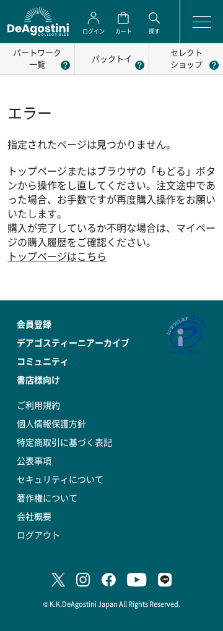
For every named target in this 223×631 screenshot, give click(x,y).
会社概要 (34, 516)
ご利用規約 (38, 405)
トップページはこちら (57, 256)
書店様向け (38, 379)
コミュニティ (43, 361)
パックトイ (112, 58)
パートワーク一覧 (37, 58)
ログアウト (38, 534)
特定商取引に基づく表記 (64, 442)
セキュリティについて (60, 479)
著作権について (47, 497)
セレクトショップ (186, 58)
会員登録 (34, 324)
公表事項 (34, 460)
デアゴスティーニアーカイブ (73, 342)
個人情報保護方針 (51, 423)
